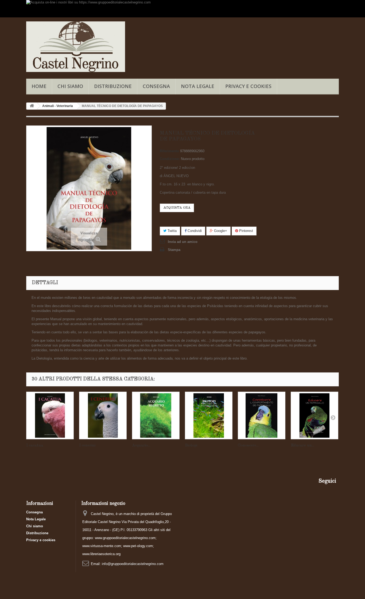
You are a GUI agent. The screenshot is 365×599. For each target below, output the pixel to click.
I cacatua (34, 446)
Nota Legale (197, 86)
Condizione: (170, 159)
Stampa (174, 250)
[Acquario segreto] (156, 415)
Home (39, 86)
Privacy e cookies (248, 86)
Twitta (171, 231)
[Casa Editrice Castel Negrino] (75, 46)
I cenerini (87, 446)
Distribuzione (113, 86)
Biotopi (191, 446)
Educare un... (302, 446)
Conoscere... (248, 446)
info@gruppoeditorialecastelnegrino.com (133, 564)
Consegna (156, 86)
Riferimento (169, 151)
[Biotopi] (208, 415)
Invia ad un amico (182, 242)
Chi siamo (70, 86)
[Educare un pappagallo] (314, 415)
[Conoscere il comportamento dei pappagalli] (261, 415)
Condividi (194, 231)
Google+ (220, 231)
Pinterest (245, 231)
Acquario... (141, 446)
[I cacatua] (50, 415)
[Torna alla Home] (32, 106)
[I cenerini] (103, 415)
